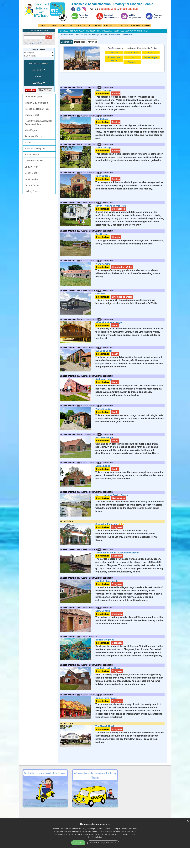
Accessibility (37, 69)
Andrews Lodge (103, 379)
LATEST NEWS (94, 25)
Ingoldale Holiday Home (108, 668)
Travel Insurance (33, 154)
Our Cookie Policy (95, 837)
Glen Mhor (100, 293)
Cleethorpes (132, 52)
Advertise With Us (33, 136)
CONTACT (53, 25)
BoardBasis (37, 82)
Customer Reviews (34, 160)
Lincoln (150, 52)
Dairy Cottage (102, 610)
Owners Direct (32, 114)
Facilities (37, 76)
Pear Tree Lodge (104, 437)
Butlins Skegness (104, 639)
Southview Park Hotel (106, 524)
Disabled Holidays (68, 34)
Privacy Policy (32, 185)
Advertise (92, 41)
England (104, 34)
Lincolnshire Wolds (114, 59)
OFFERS (124, 25)
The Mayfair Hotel (104, 726)
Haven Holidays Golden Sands (111, 495)
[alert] (95, 833)
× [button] (188, 821)
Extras (28, 142)
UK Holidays (94, 34)
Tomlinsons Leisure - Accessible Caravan (117, 552)
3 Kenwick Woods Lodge (108, 322)
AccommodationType (37, 63)
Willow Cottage (103, 147)
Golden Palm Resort (106, 697)
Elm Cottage (101, 118)
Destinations (82, 34)
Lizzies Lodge (102, 465)
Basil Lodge (101, 234)
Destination (66, 41)
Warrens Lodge (103, 408)
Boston (114, 52)
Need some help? (32, 43)
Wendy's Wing (103, 263)
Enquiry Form (31, 166)
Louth (132, 57)
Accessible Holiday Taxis (37, 108)
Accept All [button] (78, 843)
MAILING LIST (110, 25)
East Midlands (114, 34)
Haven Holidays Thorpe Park (110, 205)
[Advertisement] (110, 78)
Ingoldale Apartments (106, 581)
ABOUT (64, 25)
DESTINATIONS (77, 25)
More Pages (31, 130)
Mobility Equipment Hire (36, 102)
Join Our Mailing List (35, 148)
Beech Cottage (103, 90)
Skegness (132, 62)
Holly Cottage (102, 175)
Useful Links (31, 172)
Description (79, 41)
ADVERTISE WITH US (140, 25)
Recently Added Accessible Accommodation (38, 122)
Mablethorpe (150, 57)
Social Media (31, 178)
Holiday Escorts (32, 191)
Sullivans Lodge (104, 350)
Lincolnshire (127, 34)
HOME (43, 25)
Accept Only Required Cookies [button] (103, 843)
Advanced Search (33, 96)
